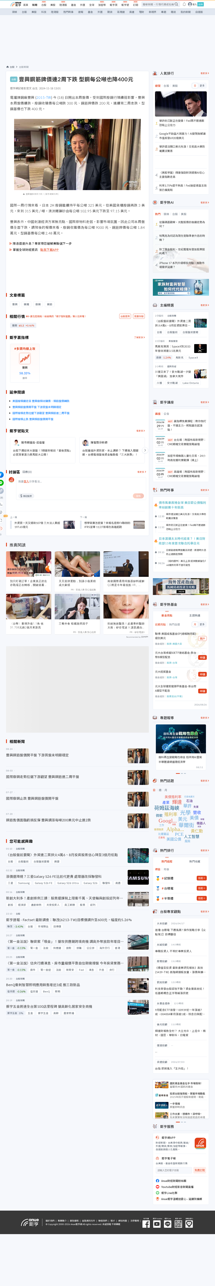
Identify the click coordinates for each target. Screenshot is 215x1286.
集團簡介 (62, 1220)
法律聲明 (134, 1220)
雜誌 (173, 12)
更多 (202, 85)
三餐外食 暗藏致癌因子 (73, 623)
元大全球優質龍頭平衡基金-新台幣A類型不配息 (175, 688)
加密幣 (102, 5)
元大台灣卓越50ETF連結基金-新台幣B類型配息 (175, 655)
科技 (43, 12)
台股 (43, 5)
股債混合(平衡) (175, 696)
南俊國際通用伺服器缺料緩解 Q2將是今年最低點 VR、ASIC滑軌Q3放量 (126, 583)
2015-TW (43, 97)
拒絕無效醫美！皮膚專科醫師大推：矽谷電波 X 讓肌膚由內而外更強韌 (126, 625)
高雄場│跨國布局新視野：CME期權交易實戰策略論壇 (186, 474)
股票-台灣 (172, 662)
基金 (73, 5)
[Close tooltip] (29, 528)
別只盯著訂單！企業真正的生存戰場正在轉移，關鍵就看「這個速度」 (28, 583)
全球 (91, 5)
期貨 (109, 12)
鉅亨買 (113, 5)
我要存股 (139, 316)
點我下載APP (49, 249)
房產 (131, 12)
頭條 (14, 12)
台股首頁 (125, 316)
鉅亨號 (125, 5)
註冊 (200, 4)
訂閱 (135, 5)
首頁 (25, 5)
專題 (163, 12)
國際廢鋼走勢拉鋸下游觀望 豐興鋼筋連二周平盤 (41, 413)
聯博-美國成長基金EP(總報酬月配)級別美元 (175, 636)
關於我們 (50, 1220)
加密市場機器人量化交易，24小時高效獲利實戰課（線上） (186, 458)
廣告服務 (74, 1220)
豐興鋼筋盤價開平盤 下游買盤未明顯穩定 (36, 407)
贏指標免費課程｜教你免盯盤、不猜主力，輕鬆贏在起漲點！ (186, 425)
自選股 (199, 12)
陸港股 (63, 5)
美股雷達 (173, 341)
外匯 (82, 5)
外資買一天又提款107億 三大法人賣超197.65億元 (37, 525)
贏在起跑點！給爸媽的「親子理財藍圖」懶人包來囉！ (58, 316)
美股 (52, 5)
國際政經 (171, 366)
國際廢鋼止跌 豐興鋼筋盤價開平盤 (32, 419)
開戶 (202, 638)
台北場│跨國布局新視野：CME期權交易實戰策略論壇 (186, 442)
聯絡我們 (102, 1220)
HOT (170, 421)
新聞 (34, 5)
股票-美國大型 (174, 643)
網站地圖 (122, 1220)
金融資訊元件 (88, 1220)
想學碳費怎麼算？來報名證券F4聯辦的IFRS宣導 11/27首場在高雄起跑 (107, 525)
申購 (202, 657)
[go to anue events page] (184, 4)
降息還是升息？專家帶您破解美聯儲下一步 (42, 243)
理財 (141, 12)
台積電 (169, 888)
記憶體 (169, 878)
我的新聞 (186, 12)
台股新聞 (24, 67)
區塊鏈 (121, 12)
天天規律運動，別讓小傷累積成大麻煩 (77, 583)
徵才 (113, 1220)
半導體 (169, 898)
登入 (194, 4)
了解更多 (138, 337)
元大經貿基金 (163, 672)
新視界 (152, 12)
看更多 (139, 431)
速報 (80, 12)
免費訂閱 (200, 1170)
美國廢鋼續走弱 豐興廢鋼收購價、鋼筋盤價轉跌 (41, 401)
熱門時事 (68, 12)
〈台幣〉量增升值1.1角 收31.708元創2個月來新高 (27, 625)
